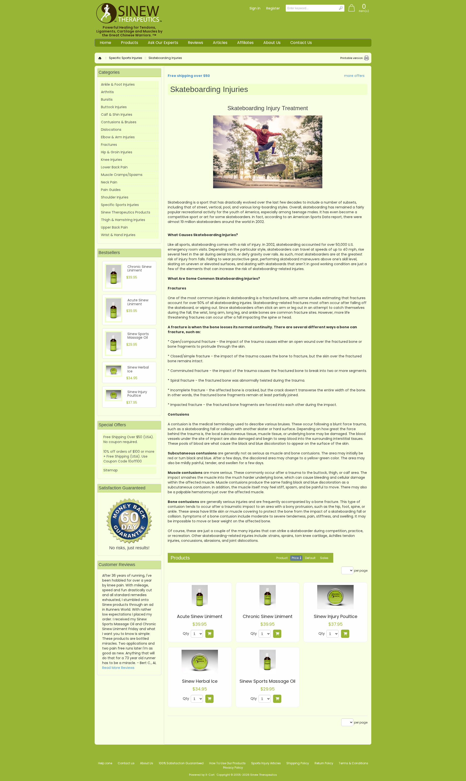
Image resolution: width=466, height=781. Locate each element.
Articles (220, 42)
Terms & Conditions (353, 763)
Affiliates (245, 42)
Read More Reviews (118, 667)
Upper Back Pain (114, 227)
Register (273, 8)
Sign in (255, 8)
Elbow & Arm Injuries (118, 137)
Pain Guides (111, 189)
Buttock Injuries (114, 107)
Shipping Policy (297, 763)
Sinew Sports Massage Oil (267, 681)
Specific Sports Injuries (125, 58)
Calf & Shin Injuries (116, 114)
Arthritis (107, 92)
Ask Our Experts (163, 42)
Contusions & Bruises (118, 122)
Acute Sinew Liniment (199, 616)
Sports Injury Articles (266, 763)
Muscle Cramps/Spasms (121, 174)
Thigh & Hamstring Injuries (123, 219)
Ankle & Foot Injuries (118, 84)
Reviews (195, 42)
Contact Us (301, 42)
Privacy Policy (233, 767)
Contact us (126, 763)
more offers (354, 75)
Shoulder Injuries (114, 197)
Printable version (351, 58)
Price (295, 558)
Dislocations (111, 129)
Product (282, 558)
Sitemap (110, 470)
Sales (324, 558)
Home (105, 42)
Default (310, 558)
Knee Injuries (111, 159)
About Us (272, 42)
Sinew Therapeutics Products (125, 212)
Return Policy (324, 763)
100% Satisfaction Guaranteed (181, 763)
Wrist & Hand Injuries (118, 234)
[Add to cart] (209, 634)
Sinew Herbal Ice (199, 681)
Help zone (105, 763)
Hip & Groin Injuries (116, 152)
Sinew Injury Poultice (335, 616)
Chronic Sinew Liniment (267, 616)
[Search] (340, 8)
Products (129, 42)
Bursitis (107, 99)
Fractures (109, 144)
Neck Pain (109, 182)
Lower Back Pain (114, 167)
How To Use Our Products (227, 763)
